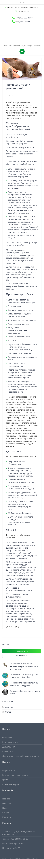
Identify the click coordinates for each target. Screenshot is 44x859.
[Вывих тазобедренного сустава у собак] (5, 686)
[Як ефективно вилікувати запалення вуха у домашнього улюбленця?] (5, 659)
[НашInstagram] (23, 2)
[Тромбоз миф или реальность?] (22, 63)
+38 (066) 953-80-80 (24, 17)
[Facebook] (20, 2)
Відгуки (5, 806)
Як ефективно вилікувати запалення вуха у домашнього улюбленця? (24, 660)
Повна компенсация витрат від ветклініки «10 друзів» (24, 669)
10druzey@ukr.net (23, 11)
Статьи (8, 705)
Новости (9, 701)
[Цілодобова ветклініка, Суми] (22, 30)
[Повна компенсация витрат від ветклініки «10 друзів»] (5, 669)
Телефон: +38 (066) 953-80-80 (15, 832)
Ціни (4, 802)
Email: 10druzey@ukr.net (13, 837)
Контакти (6, 811)
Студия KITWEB (35, 855)
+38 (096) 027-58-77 (24, 21)
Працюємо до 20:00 (11, 842)
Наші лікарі (7, 797)
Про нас (6, 792)
